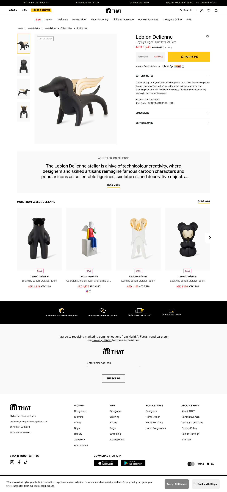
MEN (25, 10)
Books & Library (99, 19)
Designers (62, 19)
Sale (38, 19)
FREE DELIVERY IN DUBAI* (36, 3)
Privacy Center (102, 340)
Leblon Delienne (154, 37)
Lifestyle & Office (172, 19)
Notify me (191, 56)
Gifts (188, 19)
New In (48, 19)
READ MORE (113, 185)
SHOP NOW (204, 201)
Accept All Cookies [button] (177, 484)
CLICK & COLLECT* (139, 3)
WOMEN (13, 10)
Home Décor (79, 19)
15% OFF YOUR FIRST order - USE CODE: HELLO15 (191, 3)
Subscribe (113, 378)
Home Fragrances (148, 19)
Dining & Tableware (123, 19)
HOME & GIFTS (41, 10)
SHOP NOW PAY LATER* (87, 3)
